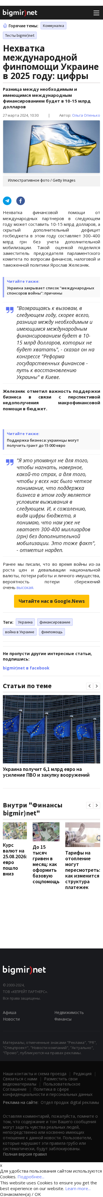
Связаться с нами (20, 1078)
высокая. (25, 587)
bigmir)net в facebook (26, 668)
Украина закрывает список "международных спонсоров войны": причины (50, 290)
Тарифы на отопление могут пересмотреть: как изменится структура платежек (82, 869)
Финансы (63, 1019)
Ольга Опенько (86, 115)
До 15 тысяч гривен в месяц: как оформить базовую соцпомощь (46, 864)
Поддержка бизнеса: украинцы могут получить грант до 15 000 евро (43, 443)
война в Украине (19, 631)
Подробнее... (30, 1176)
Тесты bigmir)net (19, 35)
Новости (11, 1019)
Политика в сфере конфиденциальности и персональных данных (47, 1091)
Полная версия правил (25, 1154)
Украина (25, 622)
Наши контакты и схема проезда (34, 1073)
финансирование (54, 622)
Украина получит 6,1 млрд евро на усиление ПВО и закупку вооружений (46, 772)
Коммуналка (53, 25)
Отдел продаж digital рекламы (70, 1102)
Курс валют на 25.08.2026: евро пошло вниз (15, 859)
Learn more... (78, 1188)
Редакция (82, 1073)
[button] (89, 686)
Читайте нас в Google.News (52, 601)
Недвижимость (69, 1012)
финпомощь (52, 631)
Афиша (9, 1012)
